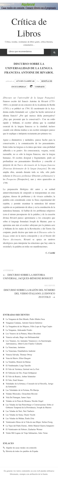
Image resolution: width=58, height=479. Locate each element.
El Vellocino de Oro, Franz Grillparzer (21, 372)
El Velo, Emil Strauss (14, 380)
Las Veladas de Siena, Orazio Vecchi (20, 414)
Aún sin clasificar (25, 81)
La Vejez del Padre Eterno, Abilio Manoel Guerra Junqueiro (30, 425)
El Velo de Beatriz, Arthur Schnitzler (21, 376)
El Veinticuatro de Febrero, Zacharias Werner (24, 429)
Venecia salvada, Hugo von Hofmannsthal (22, 337)
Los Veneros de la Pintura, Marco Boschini (23, 333)
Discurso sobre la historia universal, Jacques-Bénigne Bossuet (28, 276)
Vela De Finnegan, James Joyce (18, 397)
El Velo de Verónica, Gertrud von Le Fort (22, 369)
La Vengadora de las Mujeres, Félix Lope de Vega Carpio (29, 326)
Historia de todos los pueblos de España (22, 451)
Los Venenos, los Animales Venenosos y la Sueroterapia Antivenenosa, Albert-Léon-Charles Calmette (28, 342)
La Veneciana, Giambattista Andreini (20, 351)
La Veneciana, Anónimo (15, 347)
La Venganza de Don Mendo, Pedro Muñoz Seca (25, 319)
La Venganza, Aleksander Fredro (19, 330)
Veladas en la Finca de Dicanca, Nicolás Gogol (24, 401)
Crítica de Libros (29, 27)
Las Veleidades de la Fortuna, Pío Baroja (22, 390)
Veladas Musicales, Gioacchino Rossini (21, 393)
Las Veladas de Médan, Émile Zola (20, 418)
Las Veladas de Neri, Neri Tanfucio (20, 411)
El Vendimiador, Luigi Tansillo (18, 365)
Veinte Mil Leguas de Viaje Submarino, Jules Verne (27, 433)
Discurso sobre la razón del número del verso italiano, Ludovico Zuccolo (29, 293)
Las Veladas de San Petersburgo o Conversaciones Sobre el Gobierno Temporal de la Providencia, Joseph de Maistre (29, 406)
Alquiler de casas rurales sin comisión (21, 447)
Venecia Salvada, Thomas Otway (19, 354)
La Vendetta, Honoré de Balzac (18, 362)
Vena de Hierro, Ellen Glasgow (18, 358)
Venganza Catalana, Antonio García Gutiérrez (24, 322)
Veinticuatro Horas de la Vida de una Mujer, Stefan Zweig (29, 422)
